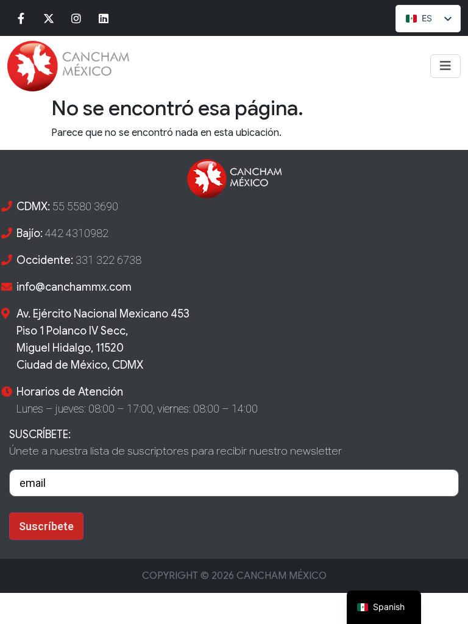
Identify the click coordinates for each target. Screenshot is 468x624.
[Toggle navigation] (445, 66)
